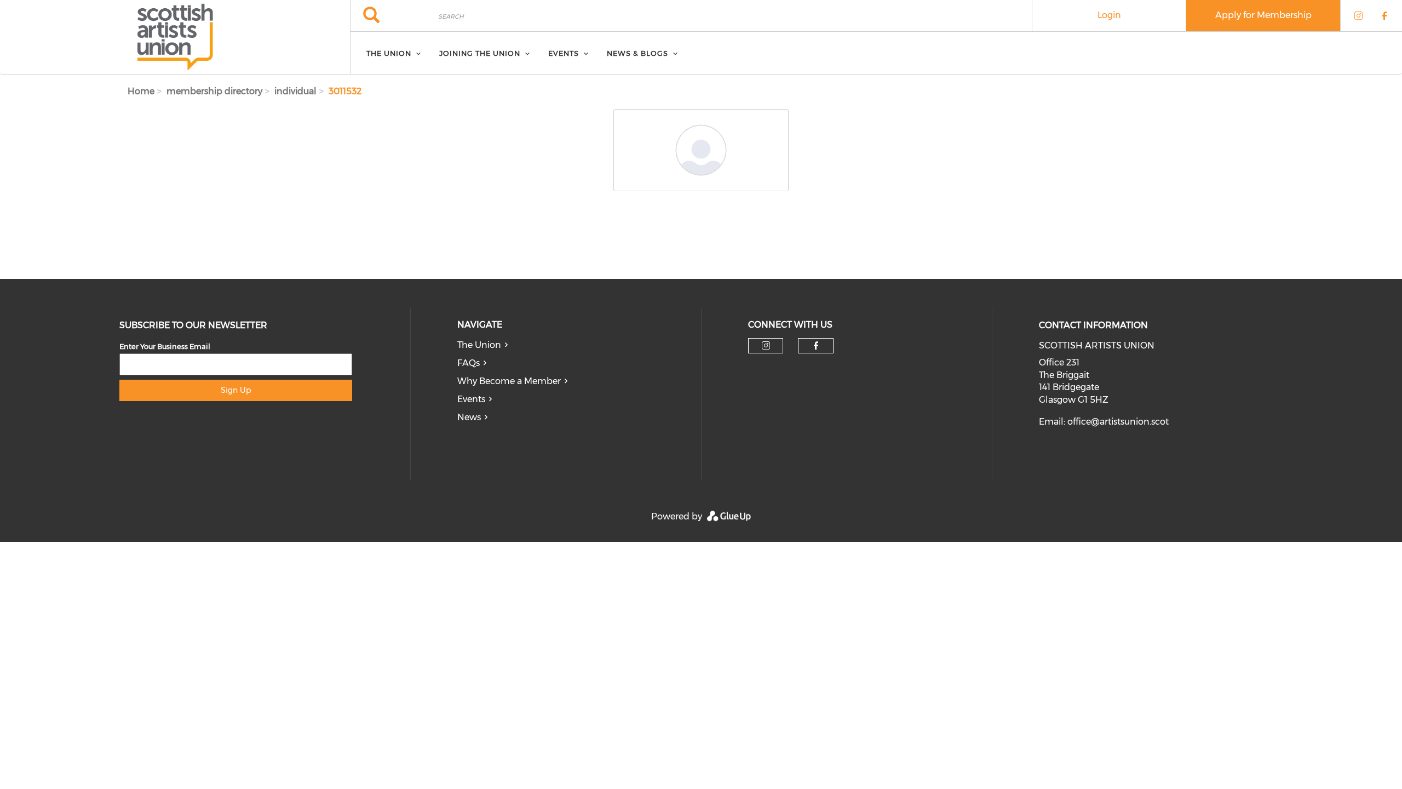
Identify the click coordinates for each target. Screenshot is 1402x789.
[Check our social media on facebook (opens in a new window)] (816, 346)
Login (1109, 15)
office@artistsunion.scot (1118, 421)
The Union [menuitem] (388, 53)
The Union (479, 345)
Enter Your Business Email (164, 346)
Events (471, 399)
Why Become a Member (509, 381)
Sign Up (236, 390)
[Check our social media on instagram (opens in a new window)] (766, 346)
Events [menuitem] (563, 53)
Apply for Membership (1263, 15)
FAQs (468, 363)
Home (141, 91)
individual (295, 91)
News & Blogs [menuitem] (637, 53)
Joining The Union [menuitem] (479, 53)
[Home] (175, 37)
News (469, 417)
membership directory (214, 91)
